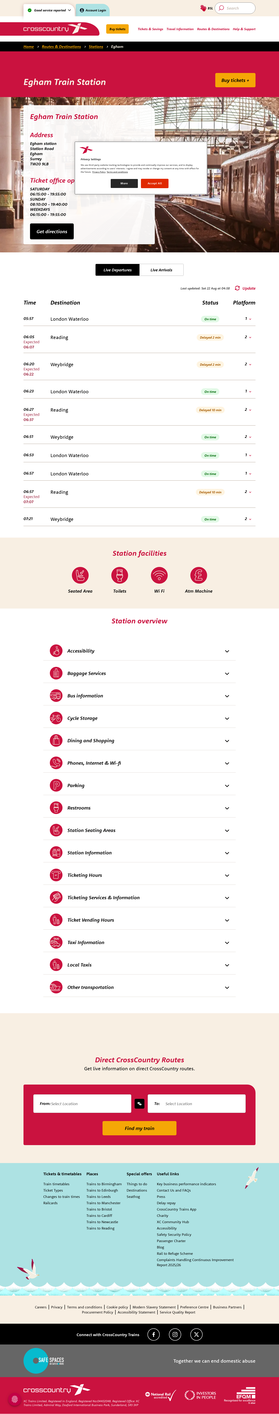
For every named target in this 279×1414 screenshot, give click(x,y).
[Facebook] (153, 1334)
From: (45, 1103)
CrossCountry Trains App (176, 1209)
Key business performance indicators (186, 1184)
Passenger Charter (171, 1240)
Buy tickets (117, 29)
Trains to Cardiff (99, 1215)
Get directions (52, 231)
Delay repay (166, 1203)
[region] (141, 167)
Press (161, 1196)
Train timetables (56, 1184)
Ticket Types (53, 1190)
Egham (117, 46)
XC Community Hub (173, 1222)
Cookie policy (117, 1307)
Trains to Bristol (99, 1209)
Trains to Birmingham (104, 1184)
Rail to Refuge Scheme (175, 1253)
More (124, 183)
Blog (160, 1247)
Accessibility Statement (136, 1312)
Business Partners (227, 1307)
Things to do (137, 1184)
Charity (162, 1215)
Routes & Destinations (61, 46)
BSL (210, 8)
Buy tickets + (235, 80)
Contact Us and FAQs (174, 1190)
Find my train (139, 1128)
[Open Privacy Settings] (14, 1399)
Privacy (56, 1307)
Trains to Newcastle (102, 1222)
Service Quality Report (177, 1312)
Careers (41, 1307)
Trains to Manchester (103, 1203)
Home (28, 46)
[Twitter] (196, 1334)
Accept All (155, 183)
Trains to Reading (100, 1228)
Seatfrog (133, 1196)
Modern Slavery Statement (154, 1307)
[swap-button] (139, 1104)
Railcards (50, 1203)
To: (157, 1103)
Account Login (96, 10)
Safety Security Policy (174, 1234)
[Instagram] (175, 1334)
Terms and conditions (84, 1307)
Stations (96, 46)
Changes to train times (61, 1196)
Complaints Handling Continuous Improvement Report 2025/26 (195, 1262)
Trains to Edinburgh (102, 1190)
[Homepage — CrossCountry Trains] (55, 28)
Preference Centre (194, 1307)
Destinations (137, 1190)
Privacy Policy (99, 171)
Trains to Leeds (98, 1196)
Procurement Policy (97, 1312)
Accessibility (167, 1228)
